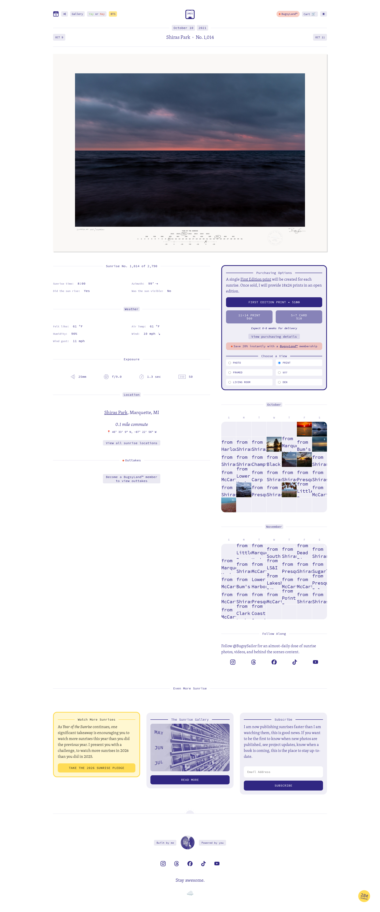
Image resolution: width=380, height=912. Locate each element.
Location (132, 394)
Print (287, 363)
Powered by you (212, 843)
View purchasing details (274, 336)
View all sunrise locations (131, 443)
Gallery (77, 14)
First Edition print (255, 279)
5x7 (285, 372)
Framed (237, 372)
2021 (202, 28)
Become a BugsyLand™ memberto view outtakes (131, 479)
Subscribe (283, 785)
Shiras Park (115, 412)
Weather (132, 309)
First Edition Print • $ (274, 302)
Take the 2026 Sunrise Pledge (96, 768)
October (274, 404)
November (274, 526)
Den (285, 382)
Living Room (241, 382)
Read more (190, 779)
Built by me (165, 843)
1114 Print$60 (249, 317)
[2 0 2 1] (190, 18)
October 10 (183, 28)
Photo (237, 363)
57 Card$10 (299, 317)
